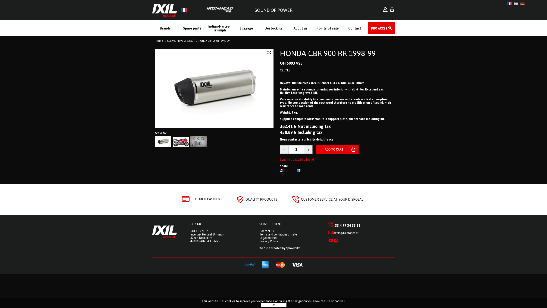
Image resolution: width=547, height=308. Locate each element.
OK (274, 305)
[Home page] (194, 10)
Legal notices (268, 238)
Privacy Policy (268, 241)
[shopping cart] (392, 10)
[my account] (385, 10)
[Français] (509, 3)
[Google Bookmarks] (281, 171)
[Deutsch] (522, 3)
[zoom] (269, 52)
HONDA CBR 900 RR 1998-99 (328, 53)
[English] (516, 3)
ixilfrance (326, 139)
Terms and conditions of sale (278, 234)
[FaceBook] (298, 171)
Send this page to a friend (297, 159)
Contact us (266, 231)
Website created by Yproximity (279, 248)
